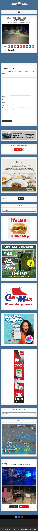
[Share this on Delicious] (33, 46)
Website (4, 103)
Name (4, 96)
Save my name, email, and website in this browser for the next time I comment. (17, 108)
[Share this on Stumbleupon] (24, 46)
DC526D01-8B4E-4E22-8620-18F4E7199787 (19, 19)
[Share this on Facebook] (12, 46)
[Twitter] (16, 517)
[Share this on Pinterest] (18, 46)
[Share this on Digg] (27, 46)
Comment (5, 76)
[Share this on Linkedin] (30, 46)
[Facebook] (19, 517)
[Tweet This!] (9, 46)
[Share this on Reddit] (21, 46)
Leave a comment (26, 22)
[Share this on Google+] (15, 46)
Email (4, 100)
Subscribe (24, 507)
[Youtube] (22, 517)
